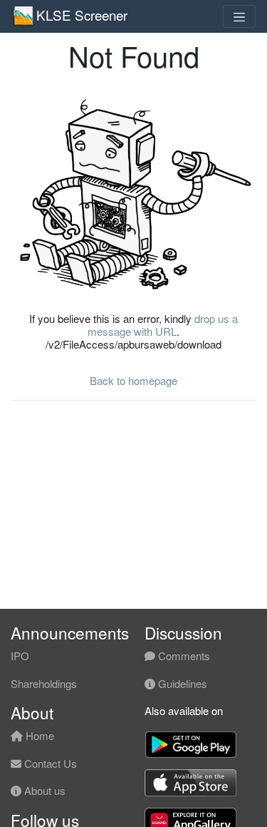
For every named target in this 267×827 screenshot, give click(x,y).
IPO (20, 655)
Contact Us (49, 763)
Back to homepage (133, 380)
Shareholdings (44, 683)
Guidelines (181, 683)
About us (43, 790)
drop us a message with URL (163, 325)
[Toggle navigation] (239, 16)
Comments (182, 655)
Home (38, 735)
